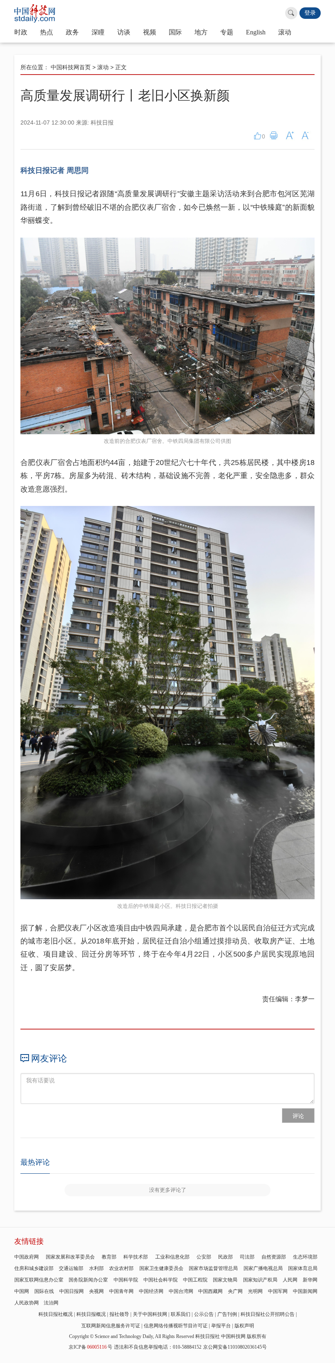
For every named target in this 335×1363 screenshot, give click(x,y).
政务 (72, 32)
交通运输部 (71, 1268)
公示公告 (204, 1314)
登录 (310, 13)
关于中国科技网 (150, 1314)
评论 (298, 1116)
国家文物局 (225, 1280)
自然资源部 (273, 1257)
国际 (175, 32)
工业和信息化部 (172, 1257)
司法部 (247, 1257)
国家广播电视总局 (263, 1268)
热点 (46, 32)
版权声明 (244, 1326)
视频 (149, 32)
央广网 (235, 1291)
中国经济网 (151, 1291)
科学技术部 (135, 1257)
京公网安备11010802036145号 (235, 1347)
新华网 (310, 1280)
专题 (226, 32)
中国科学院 (126, 1280)
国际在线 (44, 1291)
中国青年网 (121, 1291)
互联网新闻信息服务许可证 (110, 1326)
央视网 (96, 1291)
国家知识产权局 (260, 1280)
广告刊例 (227, 1314)
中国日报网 (71, 1291)
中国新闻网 (305, 1291)
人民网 (290, 1280)
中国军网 (278, 1291)
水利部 (96, 1268)
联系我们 (180, 1314)
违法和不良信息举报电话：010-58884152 (157, 1347)
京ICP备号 (90, 1347)
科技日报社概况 (55, 1314)
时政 (20, 32)
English (256, 32)
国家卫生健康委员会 (161, 1268)
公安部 (204, 1257)
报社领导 (119, 1314)
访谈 (123, 32)
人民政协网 (26, 1303)
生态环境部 (305, 1257)
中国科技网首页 (71, 67)
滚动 (284, 32)
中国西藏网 (210, 1291)
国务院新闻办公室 (88, 1280)
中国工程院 (195, 1280)
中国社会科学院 (160, 1280)
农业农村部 (121, 1268)
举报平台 (221, 1326)
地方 (201, 32)
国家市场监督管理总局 (213, 1268)
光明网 (255, 1291)
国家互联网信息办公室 (38, 1280)
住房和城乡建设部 (34, 1268)
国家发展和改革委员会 (70, 1257)
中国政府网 (26, 1257)
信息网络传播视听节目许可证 (176, 1326)
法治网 (51, 1303)
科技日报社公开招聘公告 (268, 1314)
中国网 (21, 1291)
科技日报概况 (91, 1314)
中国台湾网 (181, 1291)
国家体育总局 (302, 1268)
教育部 (109, 1257)
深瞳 (98, 32)
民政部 (225, 1257)
